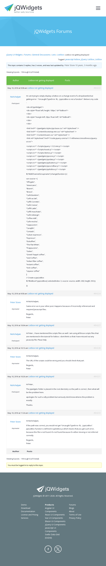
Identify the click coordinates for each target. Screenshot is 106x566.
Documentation (28, 511)
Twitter (58, 549)
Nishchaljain (15, 96)
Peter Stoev (69, 65)
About (71, 511)
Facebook (48, 549)
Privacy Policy (75, 518)
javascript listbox (72, 59)
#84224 (97, 293)
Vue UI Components (54, 518)
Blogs (71, 508)
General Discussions (41, 54)
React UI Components (55, 514)
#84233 (97, 413)
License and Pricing (29, 514)
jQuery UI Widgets (14, 54)
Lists (54, 54)
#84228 (97, 348)
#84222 (97, 88)
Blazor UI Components (55, 521)
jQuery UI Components (55, 524)
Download (25, 508)
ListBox (60, 54)
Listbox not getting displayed (41, 80)
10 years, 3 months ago (86, 65)
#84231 (97, 376)
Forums (27, 54)
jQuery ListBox (87, 59)
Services (24, 518)
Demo (24, 504)
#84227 (97, 325)
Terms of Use (75, 514)
